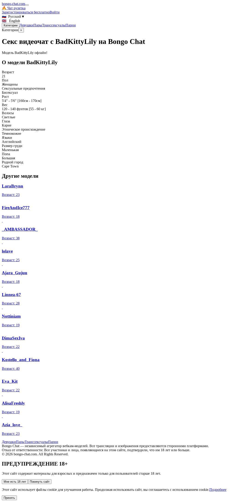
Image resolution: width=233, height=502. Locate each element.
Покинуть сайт (40, 481)
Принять (9, 497)
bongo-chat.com (13, 4)
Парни (71, 25)
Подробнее (217, 490)
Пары (37, 25)
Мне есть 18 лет (15, 481)
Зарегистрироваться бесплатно (26, 12)
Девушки (26, 25)
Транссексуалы (54, 25)
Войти (55, 12)
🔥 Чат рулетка (13, 8)
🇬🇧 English (11, 21)
